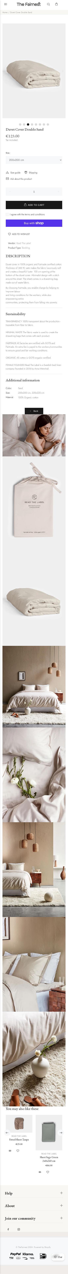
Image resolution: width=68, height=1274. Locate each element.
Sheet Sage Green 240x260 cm (49, 1159)
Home (4, 12)
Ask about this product (21, 179)
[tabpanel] (34, 70)
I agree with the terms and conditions (27, 214)
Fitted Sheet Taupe (19, 1139)
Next (62, 71)
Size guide (15, 172)
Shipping (33, 172)
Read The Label (24, 243)
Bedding (26, 247)
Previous (5, 71)
